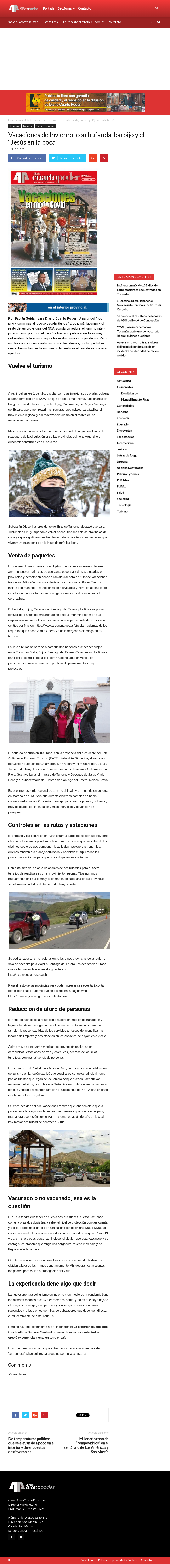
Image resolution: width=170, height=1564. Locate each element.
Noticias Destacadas (45, 126)
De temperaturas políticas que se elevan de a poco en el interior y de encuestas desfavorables (31, 1445)
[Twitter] (158, 22)
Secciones (65, 8)
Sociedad (123, 498)
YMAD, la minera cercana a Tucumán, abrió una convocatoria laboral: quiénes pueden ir (138, 331)
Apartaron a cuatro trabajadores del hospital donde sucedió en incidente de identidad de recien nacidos (138, 348)
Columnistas (125, 387)
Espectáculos (125, 436)
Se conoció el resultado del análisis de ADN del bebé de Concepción (139, 318)
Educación (123, 424)
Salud (120, 492)
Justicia (122, 449)
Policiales (123, 480)
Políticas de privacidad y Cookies (83, 22)
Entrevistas (124, 430)
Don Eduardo (129, 393)
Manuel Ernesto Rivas (135, 399)
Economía (27, 126)
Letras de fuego (127, 455)
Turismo (122, 511)
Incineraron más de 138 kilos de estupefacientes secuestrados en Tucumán (139, 290)
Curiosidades (125, 405)
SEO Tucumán (19, 1560)
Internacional (125, 443)
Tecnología (124, 505)
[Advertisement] (85, 59)
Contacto (84, 8)
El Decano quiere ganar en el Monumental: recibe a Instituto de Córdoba (139, 305)
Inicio (11, 120)
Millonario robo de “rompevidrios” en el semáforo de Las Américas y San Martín (86, 1445)
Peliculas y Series (128, 474)
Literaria (122, 461)
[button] (157, 8)
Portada (48, 8)
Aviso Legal (52, 22)
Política (121, 486)
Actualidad (24, 120)
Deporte (122, 412)
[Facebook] (152, 22)
